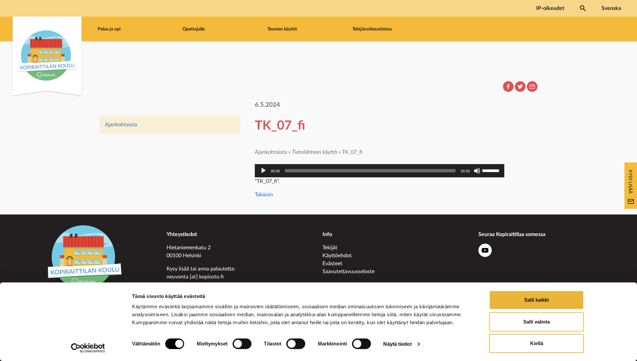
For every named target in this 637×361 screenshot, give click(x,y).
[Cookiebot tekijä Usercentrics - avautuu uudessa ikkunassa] (88, 348)
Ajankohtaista (121, 124)
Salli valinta (536, 322)
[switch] (242, 343)
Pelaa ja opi (109, 29)
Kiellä (536, 343)
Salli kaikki (536, 300)
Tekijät (329, 247)
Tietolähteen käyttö (314, 152)
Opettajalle (193, 29)
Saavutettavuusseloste (348, 271)
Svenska (611, 8)
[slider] (491, 170)
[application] (379, 170)
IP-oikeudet (550, 8)
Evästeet (332, 263)
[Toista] (263, 170)
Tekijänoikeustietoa (372, 29)
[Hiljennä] (477, 170)
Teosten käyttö (282, 29)
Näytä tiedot (397, 344)
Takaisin (264, 194)
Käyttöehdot (337, 255)
